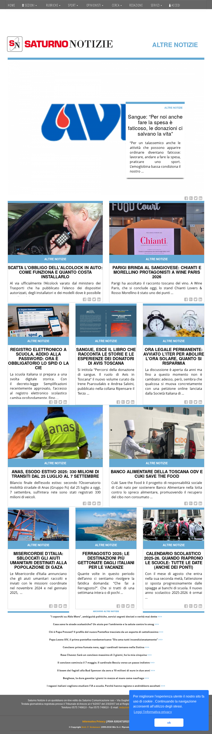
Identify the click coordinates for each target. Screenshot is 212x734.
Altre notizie (173, 107)
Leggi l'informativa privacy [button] (153, 712)
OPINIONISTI (94, 5)
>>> (160, 616)
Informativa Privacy (94, 721)
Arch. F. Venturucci (90, 727)
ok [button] (169, 722)
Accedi (175, 5)
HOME (11, 5)
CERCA (116, 5)
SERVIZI (156, 5)
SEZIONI (29, 5)
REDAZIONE (136, 5)
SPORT (72, 5)
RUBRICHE (52, 5)
